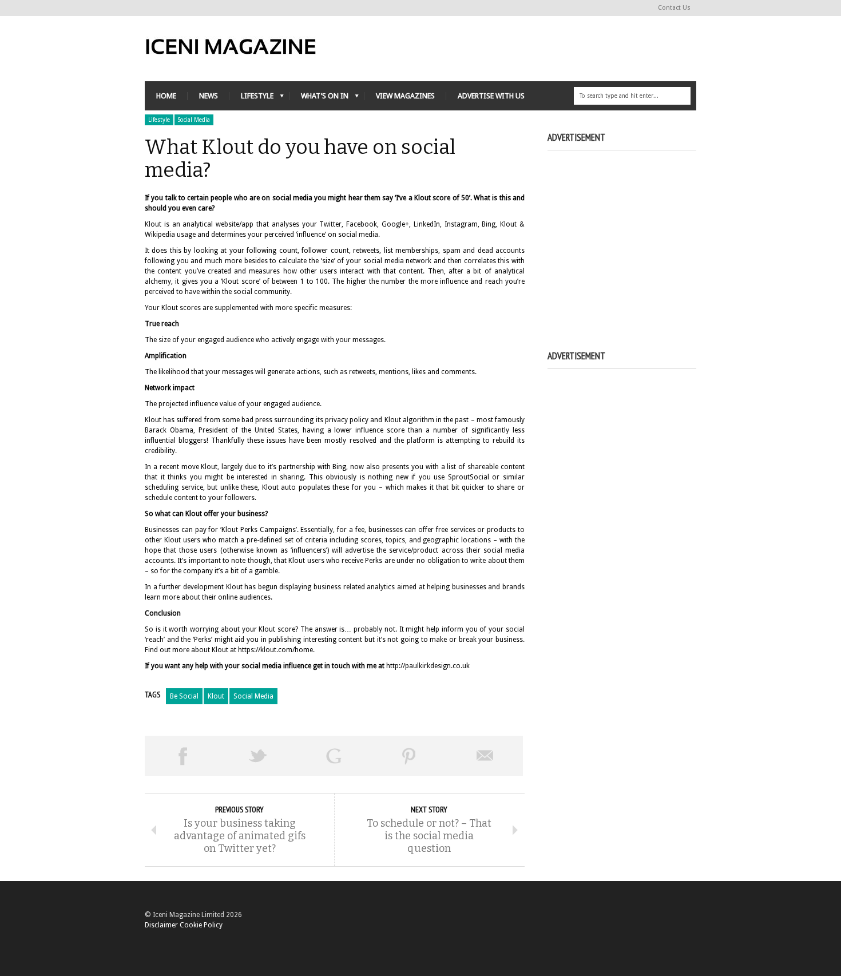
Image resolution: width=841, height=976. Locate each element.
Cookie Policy (201, 925)
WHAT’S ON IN (318, 99)
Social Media (194, 120)
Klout (216, 696)
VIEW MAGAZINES (405, 96)
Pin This (409, 756)
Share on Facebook (182, 756)
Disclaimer (161, 925)
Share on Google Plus (333, 756)
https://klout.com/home (275, 650)
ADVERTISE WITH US (491, 96)
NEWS (208, 96)
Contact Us (674, 7)
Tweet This (258, 756)
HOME (166, 96)
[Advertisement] (644, 237)
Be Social (184, 696)
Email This (485, 756)
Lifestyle (159, 120)
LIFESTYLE (251, 99)
